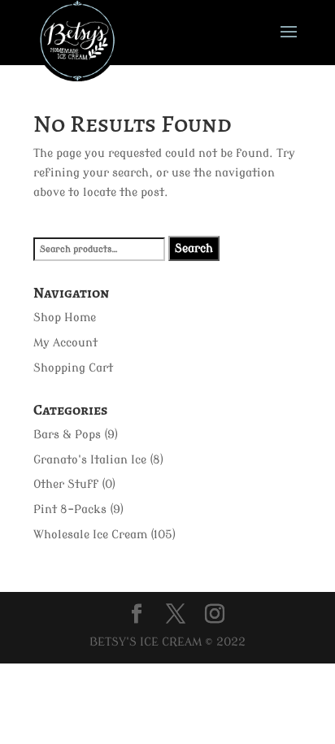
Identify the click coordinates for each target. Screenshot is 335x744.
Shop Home (64, 317)
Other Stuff (65, 484)
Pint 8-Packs (70, 509)
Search (194, 248)
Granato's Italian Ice (89, 460)
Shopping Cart (73, 368)
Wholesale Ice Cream (90, 535)
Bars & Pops (67, 435)
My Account (65, 343)
